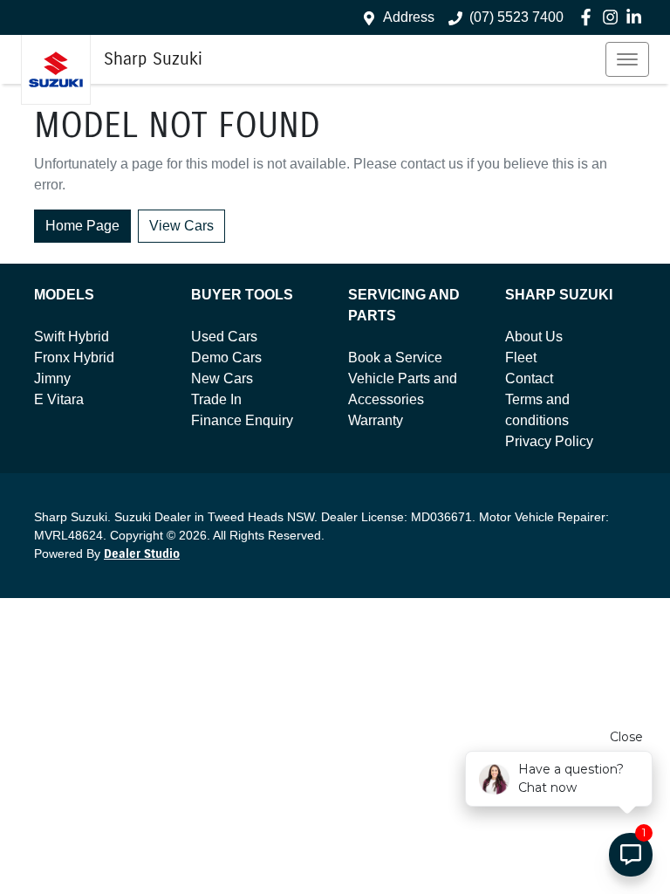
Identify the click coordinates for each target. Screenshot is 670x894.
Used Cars (224, 336)
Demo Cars (226, 357)
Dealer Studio (142, 554)
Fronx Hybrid (74, 357)
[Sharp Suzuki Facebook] (589, 17)
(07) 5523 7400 (516, 17)
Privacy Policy (549, 441)
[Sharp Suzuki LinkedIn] (637, 17)
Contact (529, 378)
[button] (627, 59)
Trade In (216, 399)
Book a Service (395, 357)
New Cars (222, 378)
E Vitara (59, 399)
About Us (534, 336)
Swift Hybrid (71, 336)
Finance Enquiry (242, 420)
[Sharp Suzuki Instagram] (614, 17)
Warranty (375, 420)
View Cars (181, 225)
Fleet (521, 357)
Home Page (82, 225)
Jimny (52, 378)
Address (408, 17)
